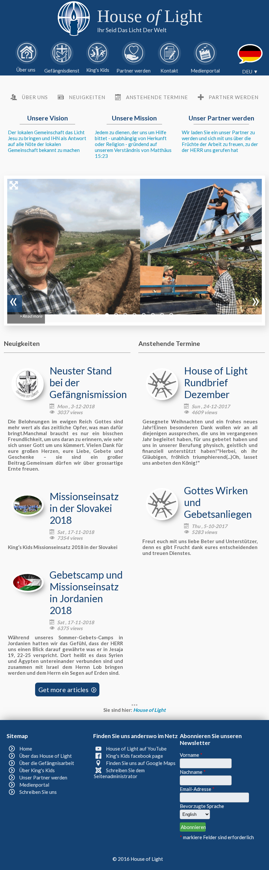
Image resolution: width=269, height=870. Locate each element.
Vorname (191, 755)
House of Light (149, 710)
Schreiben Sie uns (38, 792)
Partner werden (234, 97)
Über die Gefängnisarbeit (46, 763)
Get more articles (67, 689)
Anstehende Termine (157, 97)
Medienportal (34, 785)
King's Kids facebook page (134, 756)
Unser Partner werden (43, 777)
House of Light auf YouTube (136, 749)
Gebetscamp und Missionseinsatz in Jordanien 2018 (86, 592)
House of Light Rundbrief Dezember (216, 382)
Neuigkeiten (87, 97)
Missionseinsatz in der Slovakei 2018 (84, 508)
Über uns (35, 97)
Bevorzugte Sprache (202, 806)
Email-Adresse (197, 789)
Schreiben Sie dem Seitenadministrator (119, 773)
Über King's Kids (37, 770)
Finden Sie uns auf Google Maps (141, 763)
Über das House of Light (45, 756)
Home (25, 749)
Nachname (193, 772)
